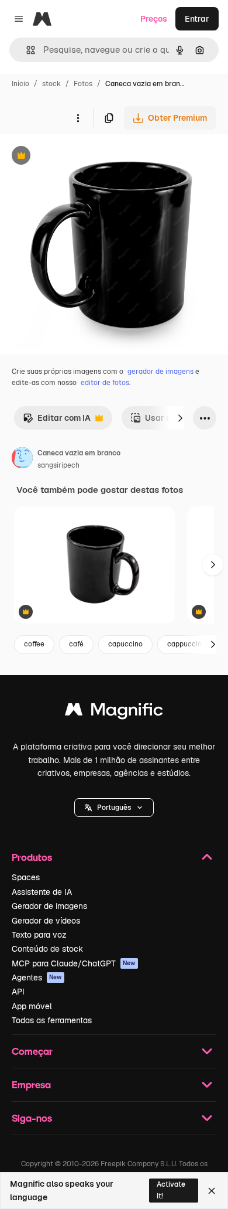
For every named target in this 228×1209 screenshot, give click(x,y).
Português (114, 807)
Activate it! (171, 1190)
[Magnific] (114, 712)
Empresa (31, 1084)
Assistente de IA (42, 892)
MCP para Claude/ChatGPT (74, 963)
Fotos (83, 83)
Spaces (26, 877)
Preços (153, 18)
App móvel (32, 1006)
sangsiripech (58, 465)
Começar (32, 1051)
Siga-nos (32, 1118)
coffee (34, 644)
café (76, 644)
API (18, 991)
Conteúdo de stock (47, 949)
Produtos (32, 857)
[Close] (211, 1191)
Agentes (37, 977)
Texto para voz (39, 934)
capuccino (125, 644)
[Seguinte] (180, 418)
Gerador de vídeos (46, 920)
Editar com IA (57, 421)
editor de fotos (105, 382)
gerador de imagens (160, 371)
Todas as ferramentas (52, 1020)
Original (74, 156)
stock (51, 83)
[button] (114, 807)
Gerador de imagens (49, 906)
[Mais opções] (77, 118)
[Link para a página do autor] (22, 459)
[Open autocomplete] (26, 50)
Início (20, 83)
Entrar (197, 18)
